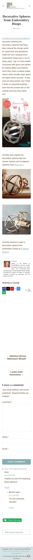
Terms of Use (25, 551)
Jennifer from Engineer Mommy (16, 38)
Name (5, 437)
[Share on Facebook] (4, 289)
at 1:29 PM (14, 495)
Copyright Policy (16, 553)
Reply (7, 488)
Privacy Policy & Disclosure (11, 551)
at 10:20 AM (9, 475)
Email (5, 449)
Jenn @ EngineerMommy (15, 469)
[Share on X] (8, 289)
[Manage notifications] (28, 555)
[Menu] (3, 6)
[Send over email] (4, 292)
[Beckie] (7, 264)
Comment (7, 402)
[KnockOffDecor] (16, 6)
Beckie (17, 28)
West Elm (19, 165)
